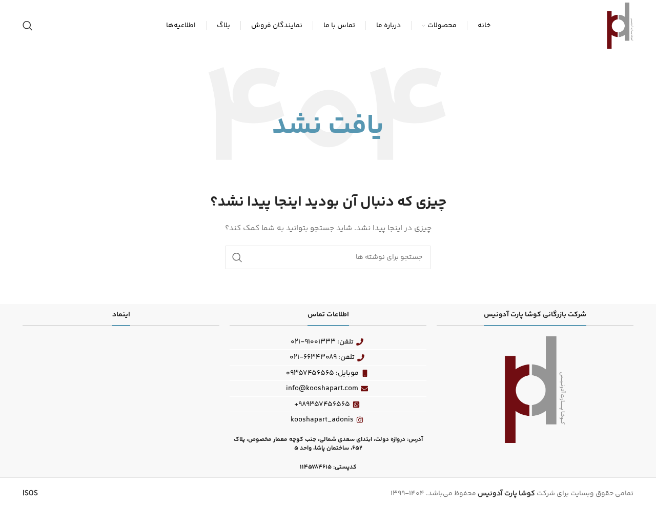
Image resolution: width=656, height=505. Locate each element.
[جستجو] (27, 25)
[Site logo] (620, 25)
